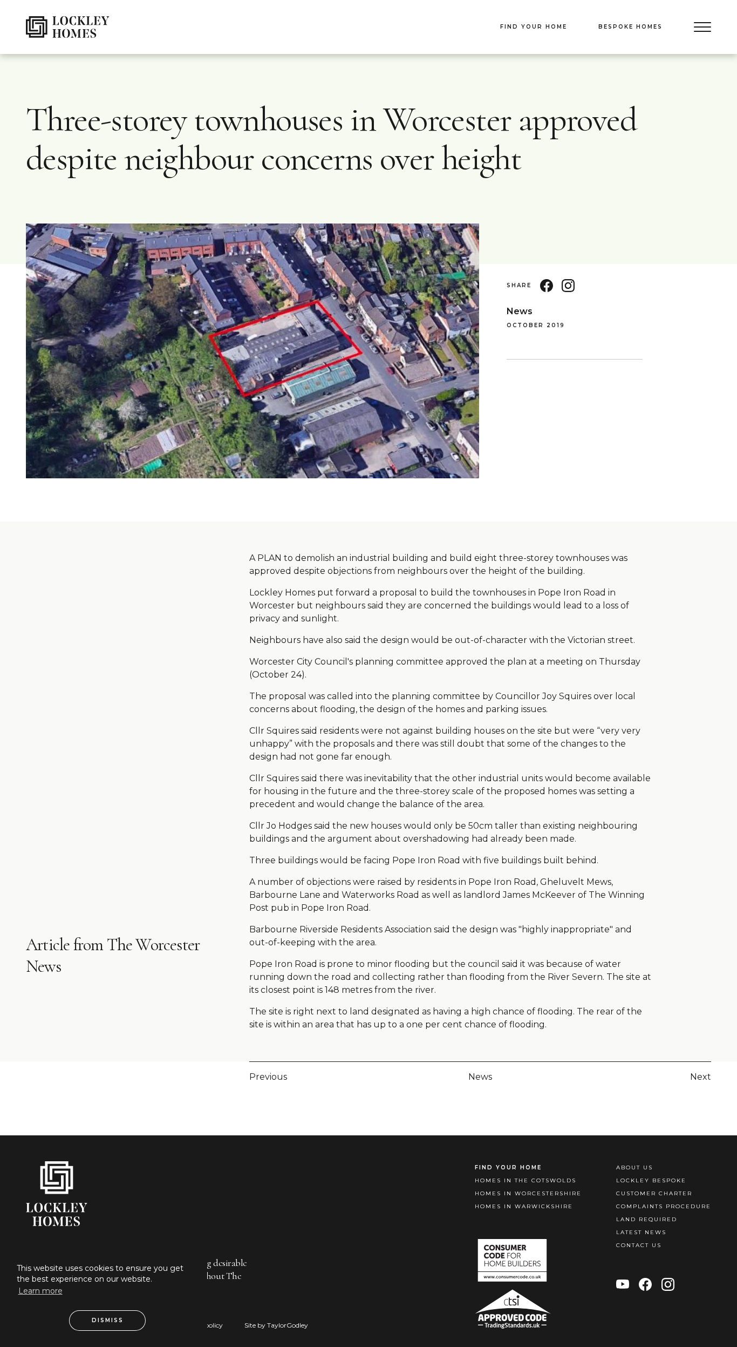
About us (634, 1167)
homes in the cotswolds (525, 1180)
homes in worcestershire (528, 1193)
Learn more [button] (40, 1291)
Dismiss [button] (108, 1320)
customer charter (654, 1193)
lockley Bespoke (651, 1180)
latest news (641, 1232)
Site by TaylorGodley (276, 1325)
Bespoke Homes (630, 26)
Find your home (533, 26)
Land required (646, 1219)
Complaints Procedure (663, 1206)
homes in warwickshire (524, 1206)
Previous (268, 1077)
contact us (638, 1245)
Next (700, 1077)
